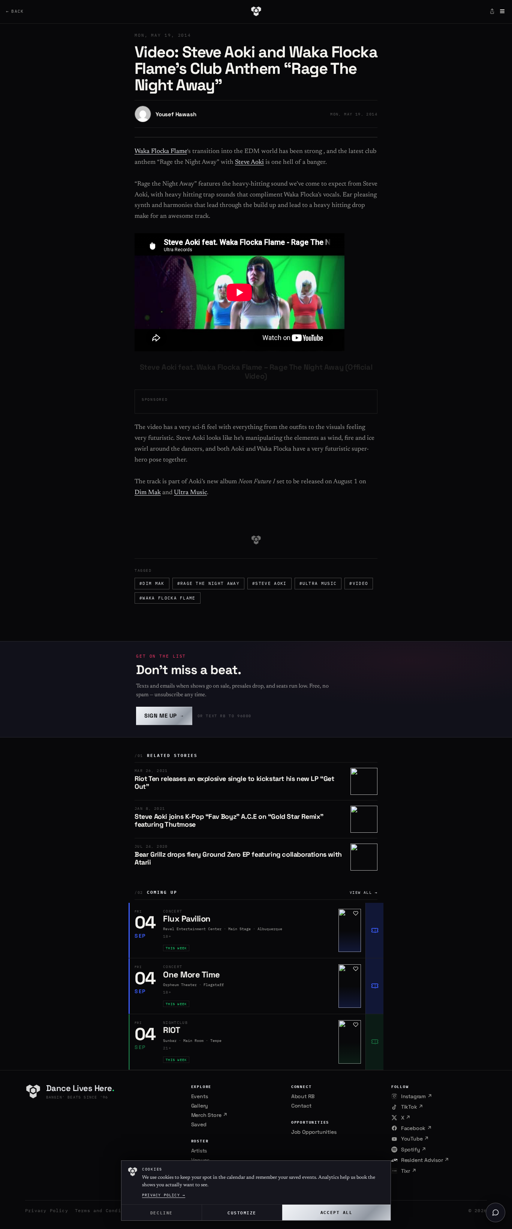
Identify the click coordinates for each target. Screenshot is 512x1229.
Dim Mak (148, 493)
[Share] (492, 11)
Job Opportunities (314, 1132)
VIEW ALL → (363, 892)
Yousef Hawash (176, 114)
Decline (161, 1212)
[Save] (355, 913)
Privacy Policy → (163, 1195)
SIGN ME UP (164, 715)
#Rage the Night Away (208, 583)
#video (358, 583)
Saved (199, 1124)
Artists (199, 1150)
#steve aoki (269, 583)
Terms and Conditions (105, 1210)
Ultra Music (190, 493)
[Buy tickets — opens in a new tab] (374, 930)
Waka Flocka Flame (161, 151)
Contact (301, 1105)
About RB (302, 1096)
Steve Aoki (249, 162)
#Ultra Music (318, 583)
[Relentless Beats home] (256, 11)
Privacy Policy (46, 1210)
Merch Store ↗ (209, 1115)
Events (199, 1096)
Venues (200, 1160)
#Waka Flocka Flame (167, 598)
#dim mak (152, 583)
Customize (242, 1212)
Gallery (199, 1105)
